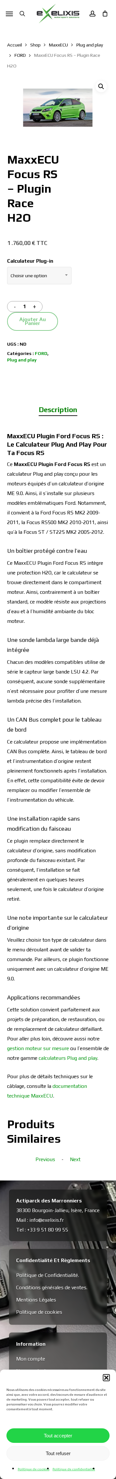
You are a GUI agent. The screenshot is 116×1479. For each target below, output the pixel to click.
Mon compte (30, 1359)
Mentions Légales (36, 1300)
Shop (35, 44)
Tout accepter (58, 1435)
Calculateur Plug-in (30, 261)
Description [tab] (58, 409)
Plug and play (89, 44)
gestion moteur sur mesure (38, 1048)
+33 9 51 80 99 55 (47, 1230)
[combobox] (39, 275)
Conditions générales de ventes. (51, 1287)
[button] (106, 1377)
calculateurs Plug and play (68, 1058)
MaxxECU (58, 44)
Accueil (14, 44)
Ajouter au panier (32, 321)
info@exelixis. (44, 1220)
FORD (20, 55)
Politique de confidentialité (74, 1469)
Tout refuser (58, 1453)
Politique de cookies (33, 1469)
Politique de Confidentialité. (47, 1275)
